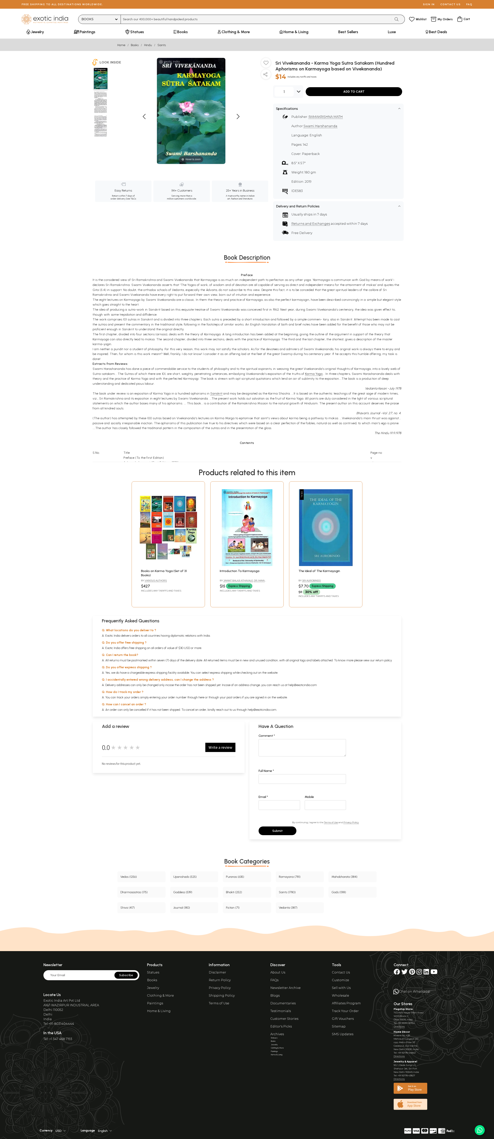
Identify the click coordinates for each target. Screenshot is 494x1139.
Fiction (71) (232, 907)
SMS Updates (342, 1034)
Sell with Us (341, 988)
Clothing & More (160, 995)
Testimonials (280, 1011)
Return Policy (220, 980)
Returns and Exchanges (310, 224)
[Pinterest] (412, 973)
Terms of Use (331, 822)
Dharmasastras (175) (134, 892)
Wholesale (340, 995)
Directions (399, 1026)
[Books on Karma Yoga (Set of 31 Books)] (168, 565)
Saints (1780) (287, 892)
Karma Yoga (314, 374)
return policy (384, 660)
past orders (234, 697)
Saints (161, 45)
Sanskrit (216, 393)
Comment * (267, 736)
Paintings (155, 1003)
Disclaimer (217, 972)
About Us (277, 972)
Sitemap (339, 1026)
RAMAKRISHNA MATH (326, 117)
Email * (263, 797)
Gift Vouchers (343, 1019)
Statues (153, 972)
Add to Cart (354, 91)
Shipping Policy (222, 995)
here (201, 697)
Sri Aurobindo (311, 580)
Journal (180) (181, 907)
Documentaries (283, 1003)
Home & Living (159, 1011)
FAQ (469, 4)
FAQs (274, 980)
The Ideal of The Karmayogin (319, 571)
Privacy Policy (351, 822)
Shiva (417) (127, 907)
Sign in (429, 4)
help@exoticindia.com (302, 685)
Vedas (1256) (128, 877)
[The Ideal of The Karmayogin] (325, 565)
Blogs (275, 995)
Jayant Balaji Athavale (238, 580)
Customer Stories (284, 1019)
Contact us (450, 4)
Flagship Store (403, 1009)
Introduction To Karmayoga (239, 571)
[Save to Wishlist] (266, 64)
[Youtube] (434, 973)
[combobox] (256, 19)
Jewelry (153, 988)
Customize (340, 980)
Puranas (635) (235, 877)
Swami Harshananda (320, 126)
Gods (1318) (339, 892)
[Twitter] (404, 973)
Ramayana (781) (289, 877)
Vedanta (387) (288, 907)
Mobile (309, 797)
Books (135, 45)
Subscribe (126, 975)
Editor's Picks (281, 1026)
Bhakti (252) (234, 892)
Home (121, 45)
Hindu (148, 45)
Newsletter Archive (285, 988)
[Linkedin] (426, 973)
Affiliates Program (346, 1003)
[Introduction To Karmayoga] (247, 565)
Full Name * (266, 771)
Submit (277, 831)
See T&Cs (131, 198)
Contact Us (341, 972)
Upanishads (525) (185, 877)
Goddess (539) (182, 892)
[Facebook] (397, 973)
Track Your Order (345, 1011)
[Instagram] (419, 973)
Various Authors (156, 580)
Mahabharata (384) (344, 877)
